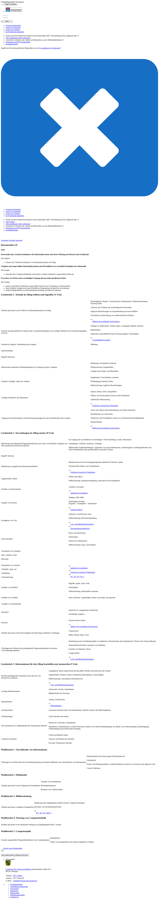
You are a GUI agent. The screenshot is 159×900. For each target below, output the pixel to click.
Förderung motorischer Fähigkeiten (105, 406)
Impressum (14, 891)
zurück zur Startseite (13, 28)
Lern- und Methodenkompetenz (82, 524)
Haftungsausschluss (17, 895)
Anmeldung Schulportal (19, 887)
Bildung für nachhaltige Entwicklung (106, 321)
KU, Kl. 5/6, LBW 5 (43, 813)
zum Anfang (10, 222)
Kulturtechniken (76, 510)
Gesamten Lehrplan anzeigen (11, 240)
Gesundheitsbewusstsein (101, 340)
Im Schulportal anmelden (15, 32)
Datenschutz (14, 893)
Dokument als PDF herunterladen (18, 42)
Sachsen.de (14, 897)
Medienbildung (56, 706)
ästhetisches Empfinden (79, 493)
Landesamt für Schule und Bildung (18, 869)
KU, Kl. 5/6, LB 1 (77, 577)
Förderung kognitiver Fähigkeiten (82, 472)
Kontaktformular (12, 44)
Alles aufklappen (12, 38)
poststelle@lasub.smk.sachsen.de (25, 881)
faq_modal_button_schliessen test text (15, 855)
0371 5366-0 (17, 876)
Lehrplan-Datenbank (13, 26)
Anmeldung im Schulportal (50, 48)
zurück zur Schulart (13, 30)
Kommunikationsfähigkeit (80, 529)
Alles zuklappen (24, 38)
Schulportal (14, 889)
